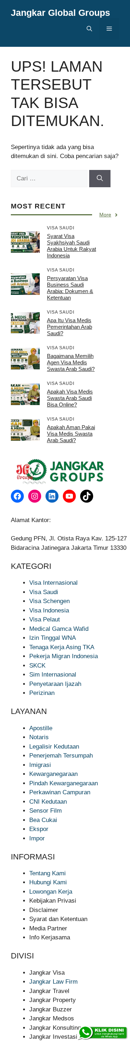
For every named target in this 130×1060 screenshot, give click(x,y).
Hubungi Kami (48, 882)
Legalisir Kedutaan (54, 746)
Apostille (40, 728)
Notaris (39, 737)
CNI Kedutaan (48, 801)
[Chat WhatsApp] (102, 1033)
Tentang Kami (47, 873)
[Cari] (99, 178)
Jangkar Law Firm (53, 981)
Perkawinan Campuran (59, 792)
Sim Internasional (52, 674)
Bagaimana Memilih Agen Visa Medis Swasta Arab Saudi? (71, 362)
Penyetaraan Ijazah (55, 684)
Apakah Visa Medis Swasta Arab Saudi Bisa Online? (70, 398)
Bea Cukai (43, 820)
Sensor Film (45, 810)
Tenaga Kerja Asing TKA (61, 647)
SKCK (37, 665)
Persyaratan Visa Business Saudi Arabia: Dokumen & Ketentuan (70, 288)
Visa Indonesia (49, 610)
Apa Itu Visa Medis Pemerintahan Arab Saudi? (69, 326)
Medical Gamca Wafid (58, 628)
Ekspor (38, 829)
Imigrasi (40, 765)
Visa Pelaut (44, 619)
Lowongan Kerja (50, 891)
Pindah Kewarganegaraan (63, 783)
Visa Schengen (49, 601)
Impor (37, 838)
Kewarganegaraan (53, 774)
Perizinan (42, 693)
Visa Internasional (53, 582)
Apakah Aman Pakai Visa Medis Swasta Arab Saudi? (71, 433)
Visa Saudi (43, 592)
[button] (89, 29)
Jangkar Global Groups (60, 13)
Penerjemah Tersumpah (61, 755)
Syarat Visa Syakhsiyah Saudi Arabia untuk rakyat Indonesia (71, 246)
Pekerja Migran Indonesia (63, 656)
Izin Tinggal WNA (52, 637)
